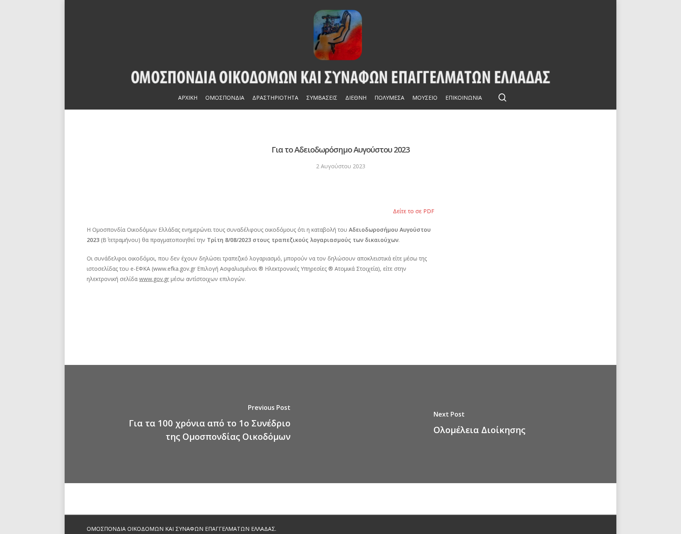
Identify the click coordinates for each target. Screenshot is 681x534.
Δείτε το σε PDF (413, 211)
